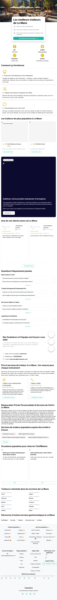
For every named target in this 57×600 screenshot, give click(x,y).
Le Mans (39, 520)
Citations (21, 553)
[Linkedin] (30, 594)
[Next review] (54, 243)
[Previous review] (3, 243)
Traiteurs (20, 520)
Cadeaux (21, 557)
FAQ (36, 557)
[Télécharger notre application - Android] (49, 558)
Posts (21, 560)
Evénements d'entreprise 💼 (35, 537)
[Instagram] (23, 594)
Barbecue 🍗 (49, 530)
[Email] (34, 594)
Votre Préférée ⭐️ (21, 540)
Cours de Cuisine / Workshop (35, 542)
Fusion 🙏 (21, 537)
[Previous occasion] (3, 467)
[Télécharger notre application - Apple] (49, 555)
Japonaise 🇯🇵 (7, 533)
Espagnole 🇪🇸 (7, 540)
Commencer (7, 213)
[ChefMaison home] (28, 588)
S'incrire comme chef (35, 553)
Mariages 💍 (49, 540)
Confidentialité (35, 567)
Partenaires (21, 567)
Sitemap (35, 560)
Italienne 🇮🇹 (7, 530)
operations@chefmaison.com (7, 555)
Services (12, 520)
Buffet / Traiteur (35, 533)
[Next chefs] (54, 138)
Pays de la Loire (29, 520)
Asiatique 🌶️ (22, 530)
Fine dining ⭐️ (49, 533)
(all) (20, 527)
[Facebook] (26, 594)
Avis (21, 564)
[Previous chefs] (3, 138)
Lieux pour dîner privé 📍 (49, 537)
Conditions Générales (35, 564)
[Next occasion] (54, 467)
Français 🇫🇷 (7, 537)
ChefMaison (4, 520)
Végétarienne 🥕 (21, 533)
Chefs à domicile (35, 530)
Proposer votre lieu (35, 570)
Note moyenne (42, 52)
